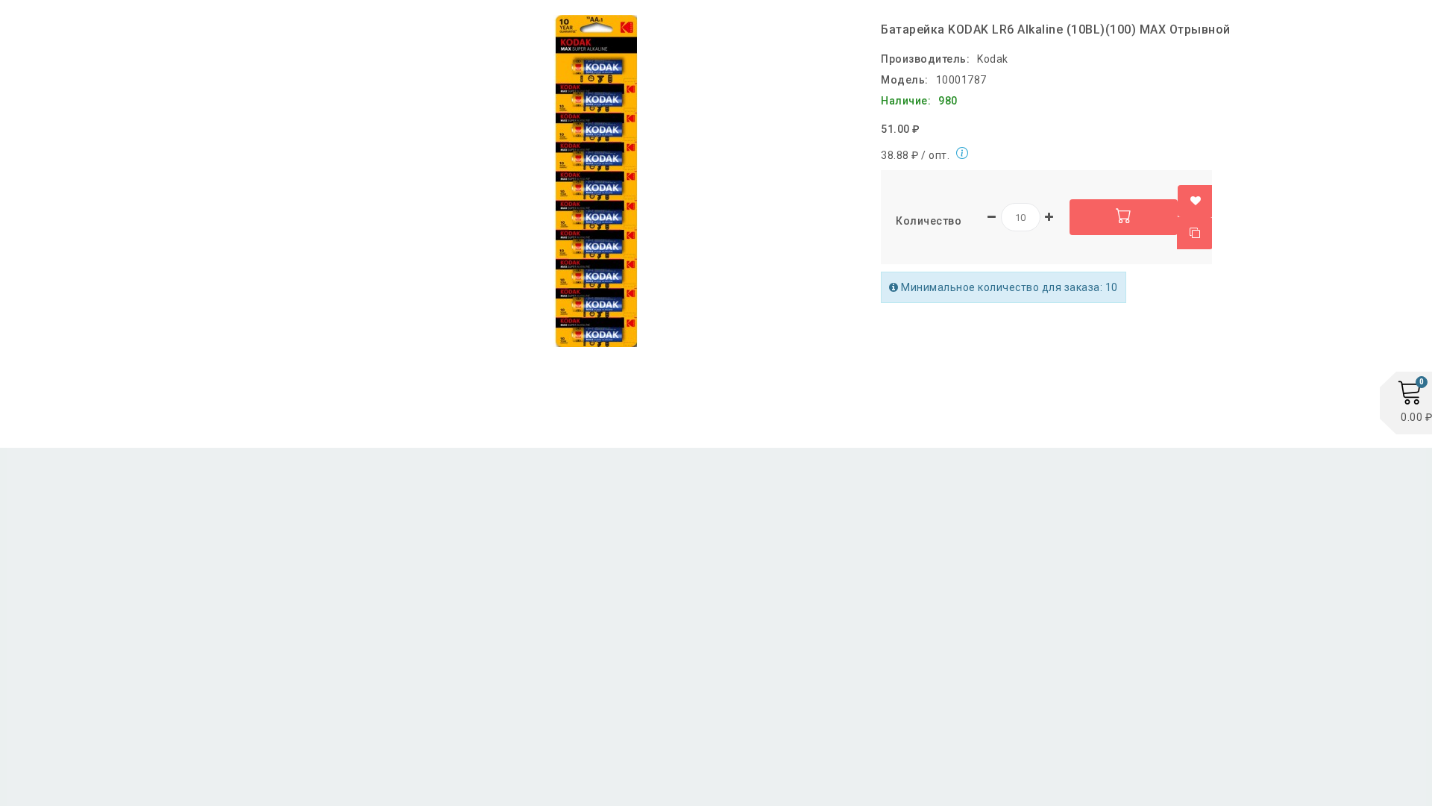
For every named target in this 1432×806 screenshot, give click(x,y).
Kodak (992, 59)
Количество (928, 221)
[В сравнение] (1195, 233)
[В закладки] (1195, 201)
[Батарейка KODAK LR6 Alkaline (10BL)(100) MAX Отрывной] (596, 181)
